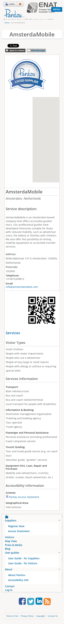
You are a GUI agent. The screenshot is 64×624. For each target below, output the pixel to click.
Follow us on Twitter (30, 602)
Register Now (16, 526)
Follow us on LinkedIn (38, 602)
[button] (14, 4)
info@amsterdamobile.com (22, 287)
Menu (56, 9)
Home (6, 22)
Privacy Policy (27, 616)
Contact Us (53, 616)
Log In (8, 590)
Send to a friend (17, 50)
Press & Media (13, 545)
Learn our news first (47, 602)
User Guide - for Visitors (22, 563)
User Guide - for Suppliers (23, 558)
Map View (11, 541)
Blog (7, 548)
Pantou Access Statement (24, 497)
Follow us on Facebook (22, 602)
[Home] (14, 13)
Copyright (40, 616)
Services (13, 332)
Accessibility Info (18, 580)
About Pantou (16, 575)
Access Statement (19, 531)
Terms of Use (12, 616)
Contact (10, 586)
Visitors (9, 537)
